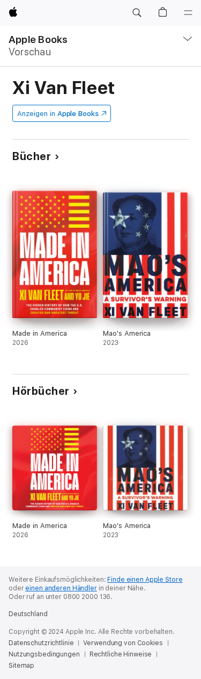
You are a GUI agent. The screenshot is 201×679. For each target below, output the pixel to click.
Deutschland (28, 614)
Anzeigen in (58, 114)
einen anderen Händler (60, 588)
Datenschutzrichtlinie (41, 643)
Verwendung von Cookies (122, 643)
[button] (137, 13)
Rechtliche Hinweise (121, 654)
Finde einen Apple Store (144, 579)
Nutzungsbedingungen (44, 654)
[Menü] (188, 13)
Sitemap (21, 665)
